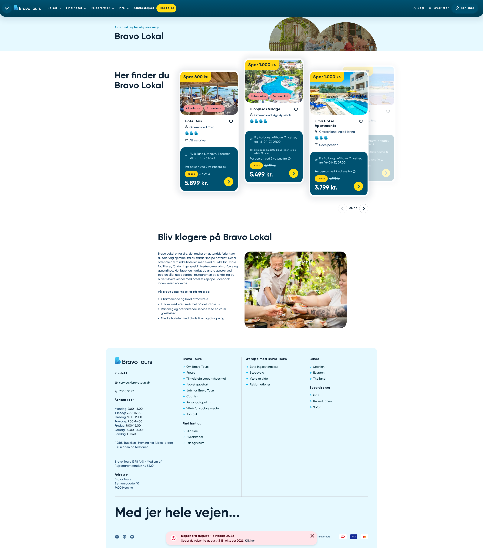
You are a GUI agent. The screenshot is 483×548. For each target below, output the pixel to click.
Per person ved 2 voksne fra (203, 167)
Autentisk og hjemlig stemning (137, 27)
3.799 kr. (326, 188)
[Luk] (312, 536)
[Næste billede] (363, 208)
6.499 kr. (270, 165)
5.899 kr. (196, 183)
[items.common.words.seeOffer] (228, 181)
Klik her (250, 540)
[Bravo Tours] (133, 362)
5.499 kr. (261, 175)
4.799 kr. (334, 178)
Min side (467, 8)
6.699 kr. (205, 174)
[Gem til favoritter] (231, 121)
